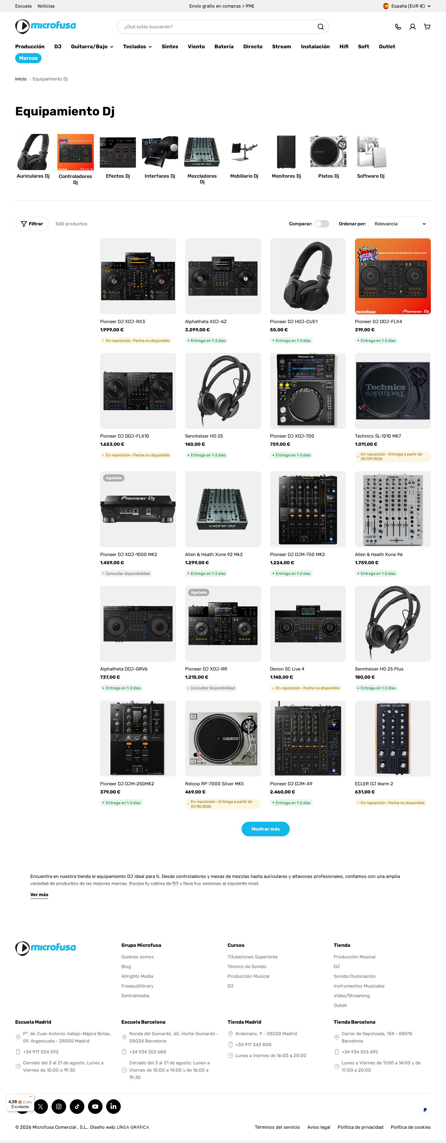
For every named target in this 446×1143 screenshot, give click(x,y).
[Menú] (30, 1098)
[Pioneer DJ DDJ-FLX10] (138, 391)
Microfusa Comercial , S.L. (59, 1127)
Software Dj (370, 176)
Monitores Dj (286, 176)
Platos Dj (328, 176)
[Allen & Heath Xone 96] (393, 509)
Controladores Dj (75, 179)
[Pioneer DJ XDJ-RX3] (138, 276)
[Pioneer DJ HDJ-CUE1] (308, 276)
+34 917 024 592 (41, 1052)
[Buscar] (320, 26)
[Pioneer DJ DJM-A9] (308, 738)
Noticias (46, 6)
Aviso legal (318, 1127)
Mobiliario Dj (244, 176)
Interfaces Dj (160, 176)
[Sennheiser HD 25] (223, 391)
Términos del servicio (277, 1127)
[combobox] (223, 26)
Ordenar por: (352, 224)
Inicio (21, 79)
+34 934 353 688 (147, 1052)
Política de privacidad (360, 1127)
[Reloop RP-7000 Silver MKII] (223, 738)
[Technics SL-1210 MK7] (393, 391)
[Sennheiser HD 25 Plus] (393, 624)
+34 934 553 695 (360, 1052)
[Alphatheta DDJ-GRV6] (138, 624)
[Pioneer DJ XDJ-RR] (223, 624)
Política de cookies (411, 1127)
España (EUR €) (408, 6)
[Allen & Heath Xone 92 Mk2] (223, 509)
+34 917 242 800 (253, 1044)
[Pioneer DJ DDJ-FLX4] (393, 276)
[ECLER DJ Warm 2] (393, 738)
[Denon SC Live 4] (308, 624)
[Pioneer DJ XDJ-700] (308, 391)
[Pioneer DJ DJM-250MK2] (138, 738)
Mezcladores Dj (202, 179)
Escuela (23, 6)
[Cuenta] (412, 26)
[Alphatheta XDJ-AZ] (223, 276)
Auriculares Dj (33, 176)
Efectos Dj (118, 176)
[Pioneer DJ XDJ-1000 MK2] (138, 509)
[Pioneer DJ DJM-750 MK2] (308, 509)
